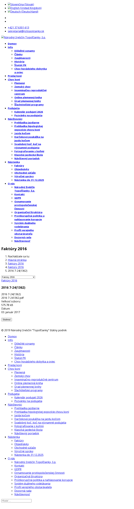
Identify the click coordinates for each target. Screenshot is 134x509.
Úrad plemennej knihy (27, 101)
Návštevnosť (22, 241)
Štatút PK (20, 65)
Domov (12, 43)
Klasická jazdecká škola (28, 154)
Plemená (19, 83)
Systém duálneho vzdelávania (32, 483)
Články (18, 54)
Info (10, 47)
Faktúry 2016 (9, 280)
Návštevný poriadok (27, 158)
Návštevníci (15, 119)
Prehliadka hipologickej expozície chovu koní (41, 412)
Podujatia (14, 108)
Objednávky (21, 169)
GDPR (17, 197)
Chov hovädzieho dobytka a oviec (34, 361)
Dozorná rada (22, 237)
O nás (11, 183)
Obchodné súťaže (25, 172)
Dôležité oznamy (24, 50)
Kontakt (19, 194)
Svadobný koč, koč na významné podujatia (40, 422)
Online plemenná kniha (28, 97)
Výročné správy (24, 176)
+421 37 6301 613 (18, 27)
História (19, 61)
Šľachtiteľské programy (29, 104)
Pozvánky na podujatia (28, 115)
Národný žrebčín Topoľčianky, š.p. (35, 462)
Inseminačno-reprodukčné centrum (36, 379)
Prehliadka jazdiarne (26, 122)
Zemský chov (22, 86)
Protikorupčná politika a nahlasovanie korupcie (43, 480)
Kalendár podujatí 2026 (28, 111)
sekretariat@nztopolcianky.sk (26, 31)
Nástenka (14, 162)
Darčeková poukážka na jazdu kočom (37, 419)
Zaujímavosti (22, 58)
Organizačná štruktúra (28, 212)
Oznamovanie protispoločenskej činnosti (25, 205)
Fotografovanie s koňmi (29, 151)
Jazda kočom (22, 133)
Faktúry (19, 165)
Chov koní (14, 79)
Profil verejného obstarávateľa (33, 487)
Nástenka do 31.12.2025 (29, 180)
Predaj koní (15, 75)
